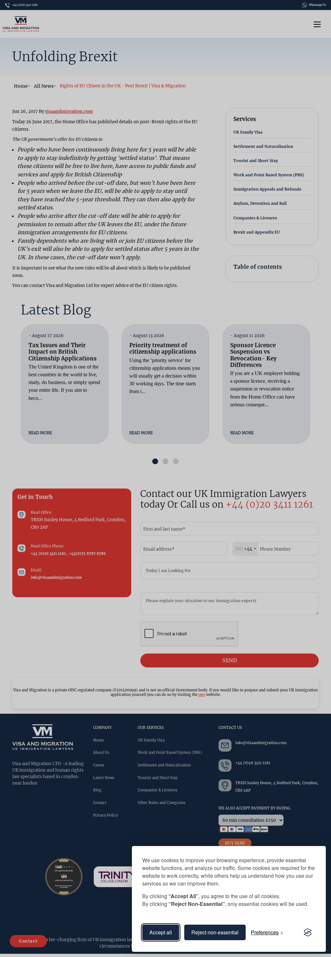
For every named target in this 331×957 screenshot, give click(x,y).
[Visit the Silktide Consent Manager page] (307, 932)
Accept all (160, 932)
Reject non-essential (215, 932)
